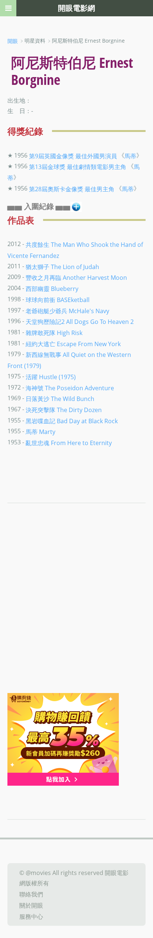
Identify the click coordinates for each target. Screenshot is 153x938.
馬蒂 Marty (40, 432)
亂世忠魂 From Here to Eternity (69, 443)
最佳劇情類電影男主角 (96, 167)
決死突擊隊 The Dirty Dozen (64, 410)
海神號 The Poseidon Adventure (70, 388)
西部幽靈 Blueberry (52, 289)
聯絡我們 (31, 894)
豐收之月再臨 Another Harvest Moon (76, 278)
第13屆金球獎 (47, 167)
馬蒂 (130, 156)
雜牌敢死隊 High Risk (54, 333)
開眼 (12, 40)
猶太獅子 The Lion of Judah (62, 266)
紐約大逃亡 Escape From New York (73, 343)
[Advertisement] (76, 613)
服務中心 (31, 916)
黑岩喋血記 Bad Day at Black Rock (72, 421)
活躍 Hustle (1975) (51, 377)
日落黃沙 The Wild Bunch (60, 399)
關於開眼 (31, 905)
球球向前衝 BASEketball (57, 300)
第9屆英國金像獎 (51, 156)
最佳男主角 (99, 189)
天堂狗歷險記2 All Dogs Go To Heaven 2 (80, 322)
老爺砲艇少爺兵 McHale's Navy (67, 310)
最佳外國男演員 (96, 156)
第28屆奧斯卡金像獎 (56, 189)
